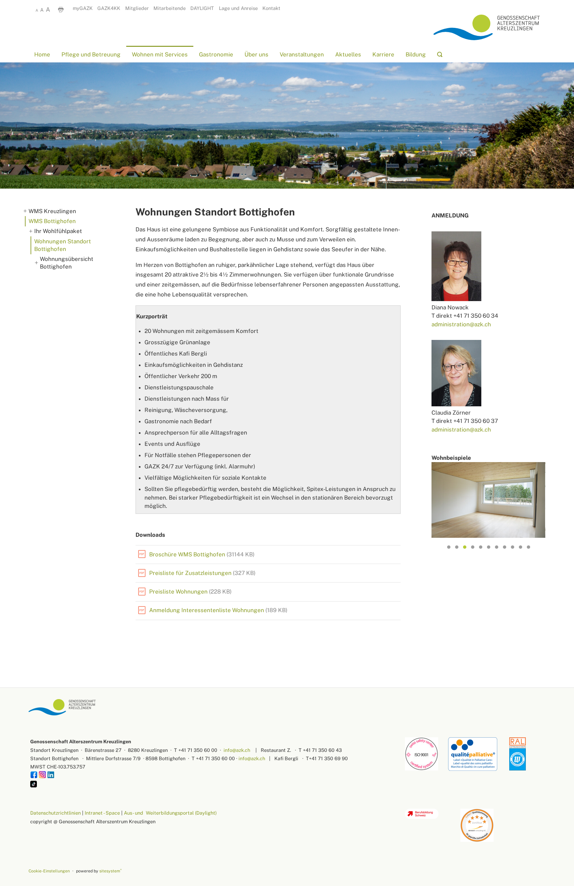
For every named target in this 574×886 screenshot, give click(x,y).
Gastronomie (216, 54)
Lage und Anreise (238, 8)
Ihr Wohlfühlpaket (58, 231)
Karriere (383, 54)
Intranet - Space (102, 813)
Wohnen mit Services (160, 54)
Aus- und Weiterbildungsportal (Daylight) (170, 813)
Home (42, 54)
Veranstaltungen (302, 54)
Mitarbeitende (169, 8)
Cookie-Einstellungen (49, 870)
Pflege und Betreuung (91, 54)
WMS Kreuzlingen (52, 211)
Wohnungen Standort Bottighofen (62, 245)
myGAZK (83, 8)
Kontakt (271, 8)
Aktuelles (348, 54)
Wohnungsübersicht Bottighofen (66, 263)
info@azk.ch (237, 750)
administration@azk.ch (461, 324)
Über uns (256, 54)
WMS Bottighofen (52, 221)
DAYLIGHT (202, 8)
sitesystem (110, 870)
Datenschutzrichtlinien (55, 813)
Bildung (416, 54)
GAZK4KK (108, 8)
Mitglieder (137, 8)
